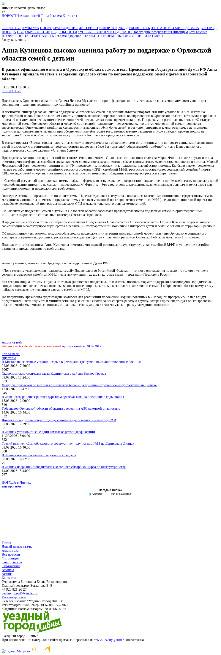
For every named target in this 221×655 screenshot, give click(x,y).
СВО (20, 32)
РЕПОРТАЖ (108, 28)
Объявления (11, 566)
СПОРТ (46, 28)
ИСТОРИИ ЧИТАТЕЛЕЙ (144, 36)
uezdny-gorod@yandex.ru (20, 593)
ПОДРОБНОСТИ (64, 32)
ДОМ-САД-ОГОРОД (200, 28)
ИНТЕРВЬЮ (88, 28)
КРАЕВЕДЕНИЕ (65, 28)
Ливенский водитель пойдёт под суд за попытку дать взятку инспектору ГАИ (59, 420)
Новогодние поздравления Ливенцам (160, 32)
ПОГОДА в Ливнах (16, 482)
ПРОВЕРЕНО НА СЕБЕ (20, 36)
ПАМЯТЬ (46, 36)
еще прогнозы (12, 486)
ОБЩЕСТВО (11, 28)
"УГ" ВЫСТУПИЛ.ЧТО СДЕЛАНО (105, 32)
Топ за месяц (11, 354)
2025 (121, 28)
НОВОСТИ (10, 16)
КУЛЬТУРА (30, 28)
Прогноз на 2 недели (121, 493)
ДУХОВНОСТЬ (138, 28)
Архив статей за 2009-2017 (81, 346)
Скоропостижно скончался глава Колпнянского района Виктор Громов (54, 373)
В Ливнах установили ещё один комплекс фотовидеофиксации (48, 432)
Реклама (56, 16)
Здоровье (74, 36)
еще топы (9, 358)
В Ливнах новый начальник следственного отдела (39, 455)
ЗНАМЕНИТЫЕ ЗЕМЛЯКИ (103, 36)
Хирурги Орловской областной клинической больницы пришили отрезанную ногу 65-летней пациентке (79, 385)
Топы (45, 16)
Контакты (70, 16)
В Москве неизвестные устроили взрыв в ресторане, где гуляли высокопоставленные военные (71, 362)
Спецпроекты (12, 562)
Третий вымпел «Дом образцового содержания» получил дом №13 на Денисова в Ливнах (68, 443)
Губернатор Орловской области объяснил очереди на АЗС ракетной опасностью (61, 408)
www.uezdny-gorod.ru (109, 640)
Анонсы (8, 570)
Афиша (7, 574)
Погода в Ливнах (110, 490)
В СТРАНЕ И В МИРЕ (168, 28)
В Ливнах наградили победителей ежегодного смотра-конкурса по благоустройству (64, 467)
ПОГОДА (9, 32)
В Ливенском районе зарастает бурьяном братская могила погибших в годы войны (63, 397)
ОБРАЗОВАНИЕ (37, 32)
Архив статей (30, 16)
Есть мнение (198, 32)
